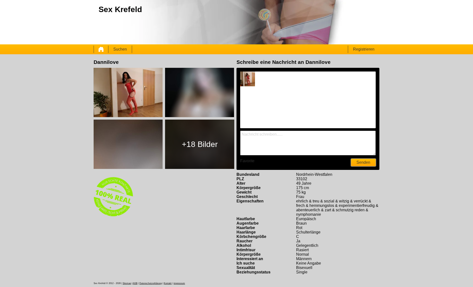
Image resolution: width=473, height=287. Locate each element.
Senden (363, 162)
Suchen (120, 49)
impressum (179, 283)
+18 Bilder (200, 144)
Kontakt (168, 283)
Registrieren (363, 49)
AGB (135, 283)
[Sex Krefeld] (101, 49)
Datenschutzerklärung (150, 283)
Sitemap (127, 283)
